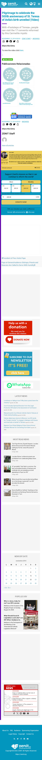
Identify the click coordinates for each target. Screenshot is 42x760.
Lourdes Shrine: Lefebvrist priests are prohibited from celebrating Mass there (24, 457)
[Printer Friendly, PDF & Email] (7, 59)
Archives (36, 38)
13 (21, 576)
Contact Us (30, 734)
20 (21, 579)
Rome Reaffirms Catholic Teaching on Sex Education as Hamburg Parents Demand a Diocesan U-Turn (25, 492)
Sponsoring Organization (30, 730)
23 (35, 579)
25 (11, 583)
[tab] (12, 687)
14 (26, 576)
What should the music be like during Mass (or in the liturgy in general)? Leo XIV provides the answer (25, 481)
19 (16, 579)
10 (6, 576)
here (21, 50)
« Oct (5, 588)
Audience (17, 730)
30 (35, 583)
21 (26, 579)
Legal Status (12, 734)
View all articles (8, 145)
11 (11, 576)
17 (6, 579)
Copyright (21, 734)
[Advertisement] (21, 241)
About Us (5, 730)
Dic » (9, 588)
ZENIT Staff (26, 38)
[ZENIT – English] (11, 4)
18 (11, 579)
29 (31, 583)
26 (16, 583)
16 (35, 576)
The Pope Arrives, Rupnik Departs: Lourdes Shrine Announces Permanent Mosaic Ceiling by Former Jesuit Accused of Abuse (25, 446)
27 (21, 583)
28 (26, 583)
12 (16, 576)
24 (6, 583)
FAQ (11, 730)
